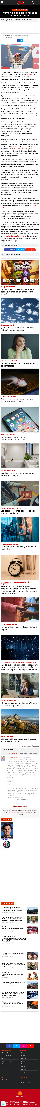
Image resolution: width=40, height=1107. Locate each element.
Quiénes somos (14, 1101)
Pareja (23, 1061)
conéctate (25, 813)
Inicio (2, 19)
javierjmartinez (12, 757)
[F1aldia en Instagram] (23, 1046)
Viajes (23, 1072)
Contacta (16, 1104)
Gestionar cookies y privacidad (11, 1102)
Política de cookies (6, 1104)
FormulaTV (5, 1053)
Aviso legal (24, 1101)
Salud (23, 1066)
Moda (23, 1055)
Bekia (23, 1053)
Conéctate (15, 797)
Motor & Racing (6, 1080)
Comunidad (34, 1104)
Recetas (23, 1069)
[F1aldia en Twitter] (16, 1046)
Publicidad (25, 1104)
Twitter (21, 250)
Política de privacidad (29, 1102)
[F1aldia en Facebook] (9, 1046)
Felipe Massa (21, 236)
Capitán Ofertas (26, 1082)
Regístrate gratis (15, 813)
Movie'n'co (5, 1064)
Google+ (31, 250)
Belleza (23, 1058)
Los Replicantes (6, 1055)
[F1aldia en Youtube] (30, 1046)
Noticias (9, 19)
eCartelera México (7, 1061)
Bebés (23, 1064)
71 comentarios (8, 37)
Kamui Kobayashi (18, 149)
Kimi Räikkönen (10, 236)
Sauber (29, 75)
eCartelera (5, 1058)
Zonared (23, 1080)
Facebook (11, 250)
